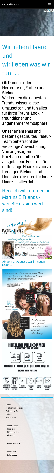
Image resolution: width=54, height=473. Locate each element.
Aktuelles (10, 435)
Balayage (10, 414)
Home (8, 405)
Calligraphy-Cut (12, 411)
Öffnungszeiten (13, 432)
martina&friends (10, 4)
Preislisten (11, 429)
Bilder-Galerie (12, 426)
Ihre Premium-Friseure (14, 408)
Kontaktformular (13, 443)
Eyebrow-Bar (11, 417)
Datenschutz (12, 455)
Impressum (11, 452)
